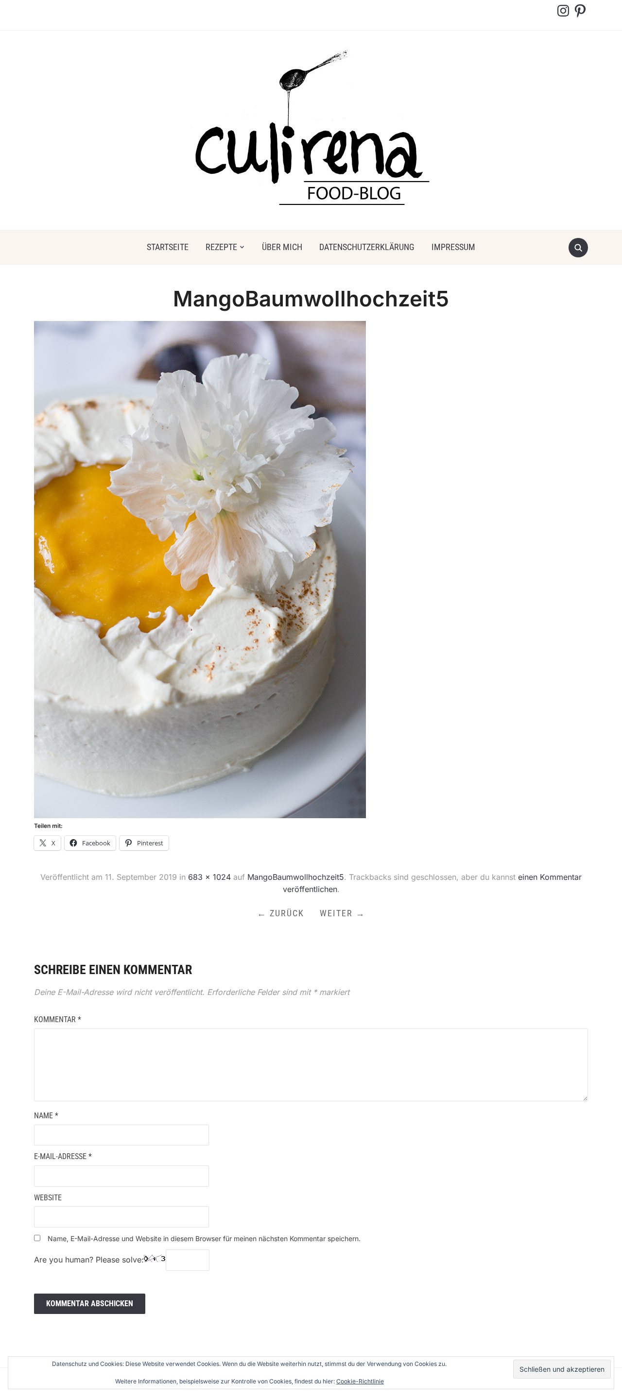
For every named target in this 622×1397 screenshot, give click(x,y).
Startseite (168, 247)
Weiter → (342, 913)
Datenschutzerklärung (367, 247)
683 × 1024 (209, 877)
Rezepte (221, 247)
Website (48, 1197)
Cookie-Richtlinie (360, 1381)
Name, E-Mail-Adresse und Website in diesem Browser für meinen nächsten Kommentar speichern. (204, 1238)
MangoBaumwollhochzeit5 (295, 877)
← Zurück (280, 913)
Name (46, 1115)
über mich (282, 247)
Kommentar (57, 1019)
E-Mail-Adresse (63, 1156)
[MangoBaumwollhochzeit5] (200, 569)
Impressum (453, 247)
